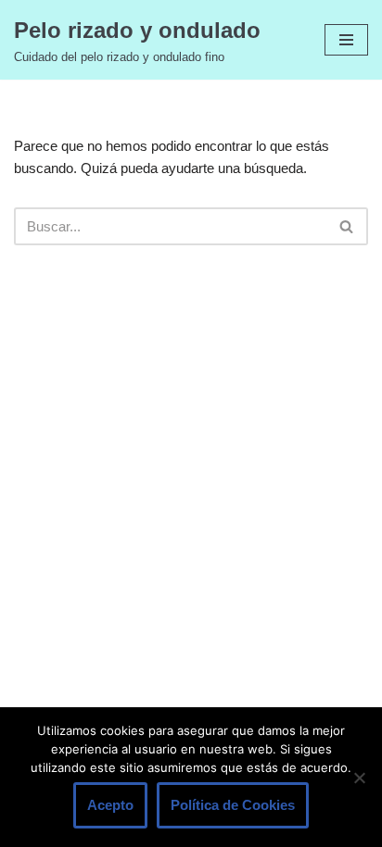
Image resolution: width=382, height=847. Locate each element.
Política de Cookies (233, 805)
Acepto (110, 805)
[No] (359, 777)
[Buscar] (347, 226)
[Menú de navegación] (346, 40)
